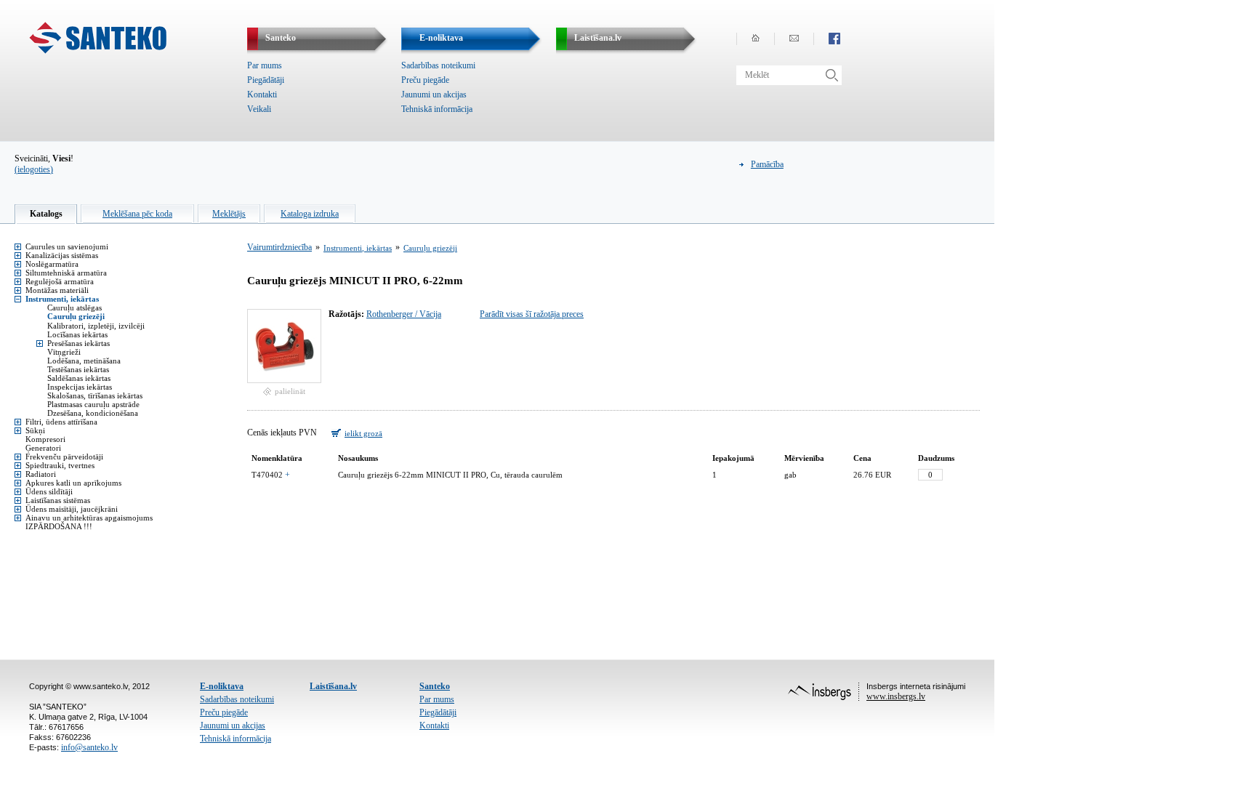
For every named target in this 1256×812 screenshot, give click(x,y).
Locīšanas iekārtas (77, 334)
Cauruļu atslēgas (74, 307)
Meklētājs (229, 214)
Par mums (264, 65)
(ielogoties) (34, 169)
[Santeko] (97, 51)
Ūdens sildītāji (49, 491)
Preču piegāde (425, 80)
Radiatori (40, 474)
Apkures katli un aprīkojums (73, 482)
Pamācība (767, 164)
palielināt (290, 391)
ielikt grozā (363, 433)
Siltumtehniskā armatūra (66, 272)
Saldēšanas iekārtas (78, 378)
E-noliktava (221, 686)
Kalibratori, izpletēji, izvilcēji (96, 325)
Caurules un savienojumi (66, 246)
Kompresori (45, 439)
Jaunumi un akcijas (434, 94)
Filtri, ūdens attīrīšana (61, 421)
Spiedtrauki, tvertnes (59, 465)
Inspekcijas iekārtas (79, 386)
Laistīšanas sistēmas (57, 500)
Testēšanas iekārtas (78, 369)
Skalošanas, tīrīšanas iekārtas (94, 395)
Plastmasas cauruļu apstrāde (93, 404)
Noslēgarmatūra (51, 264)
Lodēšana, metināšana (84, 360)
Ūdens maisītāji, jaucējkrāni (71, 509)
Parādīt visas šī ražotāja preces (532, 314)
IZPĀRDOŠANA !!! (58, 526)
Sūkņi (35, 430)
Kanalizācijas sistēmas (61, 255)
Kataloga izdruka (310, 214)
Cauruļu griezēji (76, 316)
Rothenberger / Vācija (403, 314)
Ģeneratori (43, 447)
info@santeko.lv (89, 747)
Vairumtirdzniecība (279, 247)
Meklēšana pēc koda (137, 214)
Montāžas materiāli (57, 290)
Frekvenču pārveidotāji (64, 456)
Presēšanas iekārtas (78, 343)
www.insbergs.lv (895, 696)
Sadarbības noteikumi (438, 65)
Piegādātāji (265, 80)
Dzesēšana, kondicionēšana (92, 413)
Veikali (259, 109)
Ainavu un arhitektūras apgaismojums (89, 517)
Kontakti (262, 94)
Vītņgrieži (64, 351)
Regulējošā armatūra (59, 281)
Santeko (434, 686)
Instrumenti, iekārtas (62, 298)
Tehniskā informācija (436, 109)
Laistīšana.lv (333, 686)
